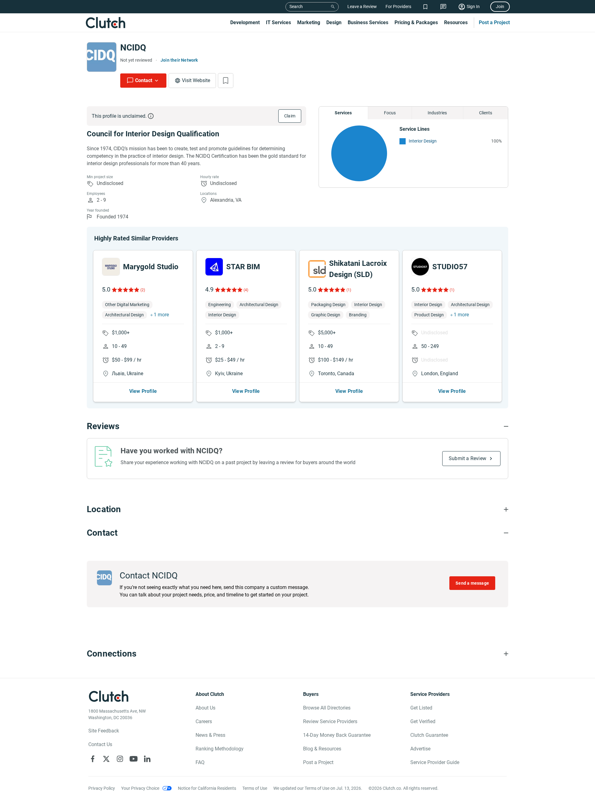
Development (245, 22)
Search (296, 6)
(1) (348, 290)
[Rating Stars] (125, 290)
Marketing (308, 22)
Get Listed (421, 708)
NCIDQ (133, 47)
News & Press (210, 735)
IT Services (278, 22)
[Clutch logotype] (105, 22)
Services (343, 112)
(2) (142, 290)
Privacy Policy (101, 788)
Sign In (473, 6)
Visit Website (196, 80)
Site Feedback (103, 731)
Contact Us (100, 744)
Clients (485, 112)
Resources (456, 22)
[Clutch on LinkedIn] (147, 758)
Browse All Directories (326, 708)
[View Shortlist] (425, 6)
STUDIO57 (450, 266)
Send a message (472, 583)
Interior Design (423, 140)
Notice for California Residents (207, 788)
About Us (205, 708)
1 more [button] (161, 315)
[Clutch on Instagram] (120, 758)
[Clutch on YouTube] (133, 758)
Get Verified (422, 721)
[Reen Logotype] (111, 267)
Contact (143, 80)
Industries (437, 112)
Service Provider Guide (434, 762)
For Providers (398, 6)
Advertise (420, 749)
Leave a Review (362, 6)
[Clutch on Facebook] (92, 758)
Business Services (368, 22)
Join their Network (179, 60)
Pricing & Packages (416, 22)
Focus (390, 112)
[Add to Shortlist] (225, 80)
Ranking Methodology (220, 749)
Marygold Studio (150, 266)
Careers (204, 721)
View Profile (143, 391)
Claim (289, 115)
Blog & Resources (322, 749)
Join (500, 6)
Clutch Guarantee (429, 735)
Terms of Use (254, 788)
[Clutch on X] (106, 758)
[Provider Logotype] (102, 57)
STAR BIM (243, 266)
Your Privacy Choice (140, 788)
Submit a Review (467, 458)
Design (334, 22)
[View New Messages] (443, 7)
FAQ (200, 762)
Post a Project (494, 22)
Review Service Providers (330, 721)
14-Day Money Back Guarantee (337, 735)
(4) (246, 290)
